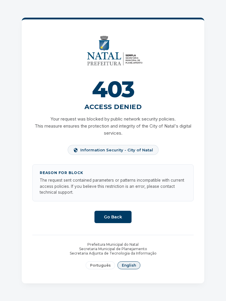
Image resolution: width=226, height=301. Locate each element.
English (129, 265)
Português (100, 265)
